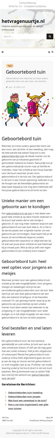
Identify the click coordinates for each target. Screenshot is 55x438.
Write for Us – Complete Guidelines (27, 6)
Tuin (10, 65)
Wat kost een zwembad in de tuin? (27, 400)
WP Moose (44, 433)
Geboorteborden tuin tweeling (25, 392)
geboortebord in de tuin (19, 213)
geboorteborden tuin (13, 156)
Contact (23, 2)
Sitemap (31, 2)
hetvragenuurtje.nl (23, 21)
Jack (10, 87)
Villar (33, 433)
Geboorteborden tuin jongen (24, 396)
